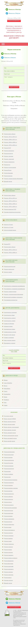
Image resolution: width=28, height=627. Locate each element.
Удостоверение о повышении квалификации (14, 288)
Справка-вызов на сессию (10, 332)
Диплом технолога (8, 552)
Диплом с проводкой (9, 159)
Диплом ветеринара (8, 465)
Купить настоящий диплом (10, 438)
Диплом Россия (7, 170)
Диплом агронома (8, 457)
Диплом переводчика (9, 524)
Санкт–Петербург (8, 383)
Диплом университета (9, 161)
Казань (5, 397)
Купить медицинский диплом (11, 435)
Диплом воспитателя (9, 468)
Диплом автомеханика (9, 451)
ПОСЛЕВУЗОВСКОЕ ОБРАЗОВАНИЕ (11, 261)
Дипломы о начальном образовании (13, 238)
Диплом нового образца (9, 134)
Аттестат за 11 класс (8, 227)
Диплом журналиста (9, 482)
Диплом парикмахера (9, 519)
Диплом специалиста (9, 150)
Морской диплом (8, 583)
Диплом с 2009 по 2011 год (10, 139)
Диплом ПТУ (7, 244)
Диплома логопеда (8, 580)
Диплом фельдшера (8, 563)
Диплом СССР (7, 148)
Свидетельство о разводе (10, 318)
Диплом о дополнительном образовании (13, 294)
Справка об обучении (9, 323)
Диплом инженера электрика (11, 488)
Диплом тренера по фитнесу (10, 558)
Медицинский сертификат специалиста (13, 297)
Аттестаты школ (11, 220)
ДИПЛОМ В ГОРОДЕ (11, 375)
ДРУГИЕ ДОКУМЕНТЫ (12, 308)
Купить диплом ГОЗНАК (10, 418)
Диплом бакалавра (8, 173)
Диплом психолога (8, 532)
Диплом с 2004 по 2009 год (10, 142)
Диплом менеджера (8, 513)
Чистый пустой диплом (9, 334)
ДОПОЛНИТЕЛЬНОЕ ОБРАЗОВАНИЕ (11, 280)
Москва (5, 380)
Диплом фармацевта (9, 560)
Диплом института (8, 153)
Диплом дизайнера (8, 474)
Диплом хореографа (8, 566)
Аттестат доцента (8, 272)
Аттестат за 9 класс (8, 224)
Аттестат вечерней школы (10, 230)
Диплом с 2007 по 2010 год (10, 201)
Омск (5, 402)
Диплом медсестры (8, 510)
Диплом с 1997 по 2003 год (10, 145)
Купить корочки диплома (10, 430)
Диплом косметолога (9, 493)
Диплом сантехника (8, 535)
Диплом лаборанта (8, 496)
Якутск (5, 385)
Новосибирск (7, 388)
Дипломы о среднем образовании (12, 190)
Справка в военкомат (9, 337)
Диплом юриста (7, 577)
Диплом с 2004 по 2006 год (10, 203)
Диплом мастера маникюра (10, 507)
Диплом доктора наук (9, 269)
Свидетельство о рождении (10, 312)
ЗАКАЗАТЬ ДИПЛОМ (14, 20)
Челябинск (6, 399)
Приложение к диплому (9, 343)
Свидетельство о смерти (9, 320)
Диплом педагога (8, 521)
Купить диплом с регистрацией (11, 427)
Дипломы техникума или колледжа (12, 212)
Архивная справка (8, 326)
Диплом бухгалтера (8, 463)
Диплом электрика (8, 572)
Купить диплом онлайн (9, 424)
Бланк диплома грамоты (9, 340)
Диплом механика (8, 516)
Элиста (5, 391)
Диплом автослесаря (9, 454)
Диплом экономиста (8, 569)
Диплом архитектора (9, 460)
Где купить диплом (8, 416)
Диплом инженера (8, 485)
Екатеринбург (7, 394)
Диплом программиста (9, 530)
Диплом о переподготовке (10, 291)
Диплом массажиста (8, 505)
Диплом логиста (8, 502)
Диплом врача (7, 471)
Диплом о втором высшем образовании (13, 178)
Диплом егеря (7, 477)
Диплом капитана (8, 491)
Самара (5, 405)
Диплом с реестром (8, 156)
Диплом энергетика (8, 574)
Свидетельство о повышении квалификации (14, 286)
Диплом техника (8, 549)
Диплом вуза (7, 164)
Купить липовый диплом (10, 432)
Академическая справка (9, 329)
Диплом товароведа (8, 555)
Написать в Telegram (14, 13)
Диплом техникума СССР (10, 209)
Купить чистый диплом (9, 441)
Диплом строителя (8, 546)
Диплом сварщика (8, 538)
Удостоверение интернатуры (10, 300)
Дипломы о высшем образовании (12, 128)
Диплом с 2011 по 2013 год (10, 136)
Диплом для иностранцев (10, 167)
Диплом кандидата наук (9, 266)
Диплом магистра (8, 175)
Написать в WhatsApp (15, 9)
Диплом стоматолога (9, 544)
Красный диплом (8, 181)
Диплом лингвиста (8, 499)
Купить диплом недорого (10, 421)
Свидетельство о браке (9, 315)
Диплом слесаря (8, 541)
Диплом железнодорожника (10, 479)
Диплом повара (7, 527)
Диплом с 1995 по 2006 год (10, 252)
